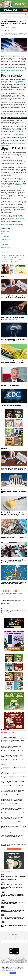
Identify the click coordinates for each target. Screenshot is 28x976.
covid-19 (11, 257)
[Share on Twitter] (8, 30)
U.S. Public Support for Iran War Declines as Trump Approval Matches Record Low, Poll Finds (12, 818)
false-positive (9, 34)
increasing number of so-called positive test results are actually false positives (13, 70)
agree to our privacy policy (8, 970)
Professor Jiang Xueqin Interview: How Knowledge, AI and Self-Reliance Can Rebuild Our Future (13, 918)
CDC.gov (3, 242)
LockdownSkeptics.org (6, 247)
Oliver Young (9, 337)
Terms (7, 958)
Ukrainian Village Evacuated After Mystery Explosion (12, 759)
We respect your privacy (14, 944)
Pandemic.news (8, 224)
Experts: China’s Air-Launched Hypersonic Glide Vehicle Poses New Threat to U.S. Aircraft (13, 773)
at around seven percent (18, 134)
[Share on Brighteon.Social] (2, 30)
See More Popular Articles (14, 849)
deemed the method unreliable (17, 218)
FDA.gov (3, 234)
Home (2, 19)
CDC (18, 33)
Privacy (4, 958)
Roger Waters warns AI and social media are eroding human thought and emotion (12, 747)
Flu (14, 34)
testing (25, 34)
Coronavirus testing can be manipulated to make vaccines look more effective (13, 143)
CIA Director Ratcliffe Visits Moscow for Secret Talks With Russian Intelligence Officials (12, 736)
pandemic (17, 34)
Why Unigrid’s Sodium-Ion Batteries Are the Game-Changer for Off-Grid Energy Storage (12, 756)
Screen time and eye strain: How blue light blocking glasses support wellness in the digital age (12, 836)
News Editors (9, 382)
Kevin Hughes (9, 359)
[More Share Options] (11, 30)
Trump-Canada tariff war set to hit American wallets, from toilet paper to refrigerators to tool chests (13, 809)
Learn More (5, 972)
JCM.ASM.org (4, 244)
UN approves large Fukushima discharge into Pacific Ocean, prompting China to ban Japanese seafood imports (13, 583)
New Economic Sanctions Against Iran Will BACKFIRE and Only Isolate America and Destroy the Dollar (14, 925)
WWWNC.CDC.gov (5, 239)
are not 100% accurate (19, 154)
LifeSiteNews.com (5, 231)
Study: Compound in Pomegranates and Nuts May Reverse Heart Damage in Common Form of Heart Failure (13, 831)
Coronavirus (7, 19)
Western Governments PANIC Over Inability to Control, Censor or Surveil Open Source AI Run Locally (12, 895)
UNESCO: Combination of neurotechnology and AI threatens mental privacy (13, 340)
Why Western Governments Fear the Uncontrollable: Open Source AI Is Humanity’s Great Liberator (12, 791)
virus (2, 35)
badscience (15, 33)
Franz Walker (8, 27)
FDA (12, 34)
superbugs (21, 34)
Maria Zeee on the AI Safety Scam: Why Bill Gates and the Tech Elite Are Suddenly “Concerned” (13, 822)
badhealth (5, 33)
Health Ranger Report (6, 871)
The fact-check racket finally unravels (11, 405)
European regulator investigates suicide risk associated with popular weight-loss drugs (13, 296)
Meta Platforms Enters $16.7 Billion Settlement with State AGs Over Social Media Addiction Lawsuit (12, 751)
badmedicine (9, 33)
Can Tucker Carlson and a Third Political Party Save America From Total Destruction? (13, 903)
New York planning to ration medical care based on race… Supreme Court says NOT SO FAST (13, 491)
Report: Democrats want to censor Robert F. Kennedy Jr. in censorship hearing (13, 384)
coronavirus (21, 33)
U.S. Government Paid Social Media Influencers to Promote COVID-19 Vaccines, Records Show (11, 804)
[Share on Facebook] (5, 30)
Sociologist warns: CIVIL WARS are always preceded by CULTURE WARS (12, 318)
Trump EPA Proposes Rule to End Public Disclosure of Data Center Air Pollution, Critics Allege (12, 795)
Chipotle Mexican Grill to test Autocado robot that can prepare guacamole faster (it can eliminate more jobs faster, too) (13, 362)
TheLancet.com (5, 236)
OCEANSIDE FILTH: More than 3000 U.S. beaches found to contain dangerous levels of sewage (14, 537)
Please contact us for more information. (8, 612)
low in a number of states (10, 128)
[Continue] (25, 941)
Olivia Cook (8, 294)
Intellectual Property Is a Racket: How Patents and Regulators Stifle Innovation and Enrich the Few (12, 800)
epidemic (4, 34)
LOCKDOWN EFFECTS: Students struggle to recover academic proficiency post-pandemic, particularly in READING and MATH (13, 560)
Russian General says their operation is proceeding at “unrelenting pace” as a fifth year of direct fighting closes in (13, 741)
